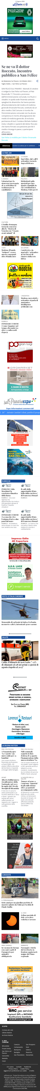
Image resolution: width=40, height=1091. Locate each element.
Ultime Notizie (7, 1033)
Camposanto (18, 1047)
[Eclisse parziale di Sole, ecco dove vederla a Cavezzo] (10, 921)
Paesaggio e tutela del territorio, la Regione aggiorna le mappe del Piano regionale (29, 952)
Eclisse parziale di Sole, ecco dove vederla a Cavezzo (28, 917)
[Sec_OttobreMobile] (20, 51)
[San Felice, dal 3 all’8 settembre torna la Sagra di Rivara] (10, 161)
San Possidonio (19, 1055)
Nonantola (29, 1055)
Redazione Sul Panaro (11, 81)
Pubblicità (27, 1067)
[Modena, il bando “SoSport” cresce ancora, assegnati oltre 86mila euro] (10, 241)
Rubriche (6, 481)
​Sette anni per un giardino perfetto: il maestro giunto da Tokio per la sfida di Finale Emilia (17, 905)
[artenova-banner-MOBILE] (20, 1021)
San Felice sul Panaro (19, 84)
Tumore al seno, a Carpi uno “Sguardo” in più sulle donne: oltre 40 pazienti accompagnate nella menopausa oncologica (29, 785)
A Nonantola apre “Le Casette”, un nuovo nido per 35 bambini (9, 755)
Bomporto (17, 1050)
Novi (27, 1047)
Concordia (5, 1056)
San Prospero (30, 1044)
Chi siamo (10, 1067)
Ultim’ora (6, 146)
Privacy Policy (13, 1069)
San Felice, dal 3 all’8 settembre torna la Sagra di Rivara (29, 161)
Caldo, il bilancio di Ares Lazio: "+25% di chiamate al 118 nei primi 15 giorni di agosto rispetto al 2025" (20, 664)
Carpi (4, 1061)
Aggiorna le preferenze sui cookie (15, 1071)
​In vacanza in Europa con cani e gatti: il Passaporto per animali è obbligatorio (10, 952)
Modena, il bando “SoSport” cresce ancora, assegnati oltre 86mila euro (9, 253)
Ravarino (29, 1052)
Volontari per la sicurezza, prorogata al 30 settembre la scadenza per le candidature (10, 185)
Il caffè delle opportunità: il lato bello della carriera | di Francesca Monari (29, 492)
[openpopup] (37, 38)
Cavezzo (17, 1044)
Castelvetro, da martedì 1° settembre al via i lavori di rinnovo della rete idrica (29, 254)
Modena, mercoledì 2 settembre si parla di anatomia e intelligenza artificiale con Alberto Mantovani (29, 302)
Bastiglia (17, 1052)
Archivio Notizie (7, 1035)
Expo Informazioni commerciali (20, 408)
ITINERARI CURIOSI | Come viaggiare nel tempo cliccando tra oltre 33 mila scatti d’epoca (10, 328)
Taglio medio (6, 84)
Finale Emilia (6, 1049)
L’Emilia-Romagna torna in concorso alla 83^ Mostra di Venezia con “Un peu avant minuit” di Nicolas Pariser (10, 228)
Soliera (28, 1050)
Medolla (5, 1058)
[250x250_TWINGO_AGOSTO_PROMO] (20, 33)
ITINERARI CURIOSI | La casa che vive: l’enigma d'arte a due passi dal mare (10, 518)
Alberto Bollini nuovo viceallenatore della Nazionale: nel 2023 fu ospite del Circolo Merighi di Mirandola (10, 784)
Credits (31, 1071)
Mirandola (5, 1046)
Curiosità (6, 875)
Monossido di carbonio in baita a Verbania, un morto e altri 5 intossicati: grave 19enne (19, 623)
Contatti (19, 1067)
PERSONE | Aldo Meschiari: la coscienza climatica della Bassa (10, 492)
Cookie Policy (24, 1069)
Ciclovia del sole (7, 1030)
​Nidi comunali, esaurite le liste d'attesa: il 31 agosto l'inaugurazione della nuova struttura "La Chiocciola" (29, 756)
